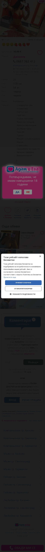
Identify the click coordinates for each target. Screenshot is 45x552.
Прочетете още (9, 277)
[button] (22, 294)
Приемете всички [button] (23, 283)
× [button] (40, 256)
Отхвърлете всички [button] (23, 289)
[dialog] (22, 276)
